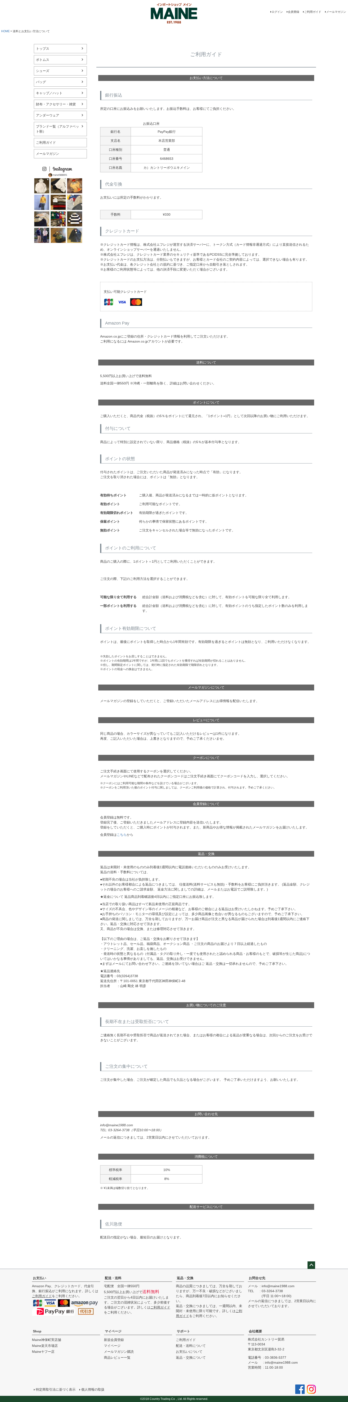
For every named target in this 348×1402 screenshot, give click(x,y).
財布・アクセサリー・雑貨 (56, 104)
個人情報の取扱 (92, 1389)
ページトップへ (311, 1265)
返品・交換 (185, 1278)
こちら (122, 835)
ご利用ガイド (312, 11)
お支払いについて (189, 1351)
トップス (42, 48)
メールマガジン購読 (119, 1351)
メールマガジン (336, 11)
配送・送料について (191, 1346)
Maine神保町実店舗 (46, 1340)
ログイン (277, 11)
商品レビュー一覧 (117, 1357)
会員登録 (293, 11)
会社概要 (255, 1331)
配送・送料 (113, 1278)
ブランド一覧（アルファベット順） (57, 129)
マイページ (113, 1331)
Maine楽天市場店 (45, 1346)
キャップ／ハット (49, 93)
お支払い (39, 1278)
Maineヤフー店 (43, 1351)
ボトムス (42, 60)
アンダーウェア (47, 115)
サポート (183, 1331)
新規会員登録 (114, 1340)
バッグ (41, 82)
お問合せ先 (257, 1278)
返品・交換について (191, 1357)
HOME (5, 31)
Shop (37, 1331)
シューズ (42, 71)
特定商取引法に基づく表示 (56, 1389)
